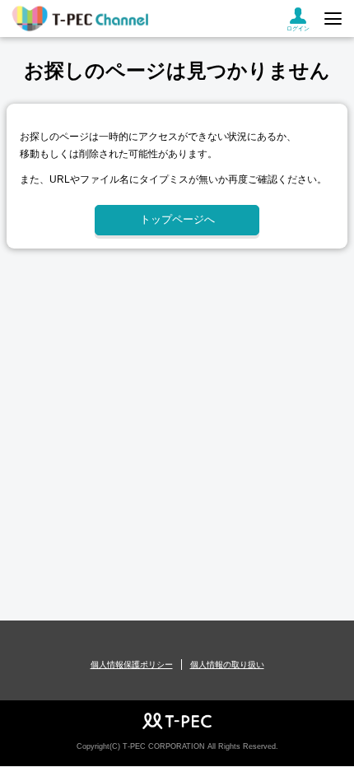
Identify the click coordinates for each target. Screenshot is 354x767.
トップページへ (177, 219)
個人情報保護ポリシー (132, 664)
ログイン (298, 28)
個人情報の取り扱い (227, 664)
